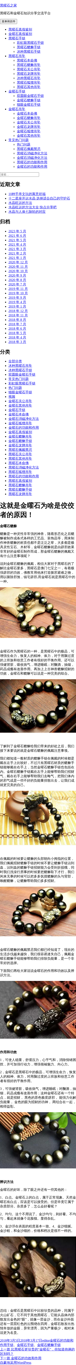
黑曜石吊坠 (16, 56)
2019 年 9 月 (17, 297)
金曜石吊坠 (16, 109)
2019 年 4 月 (17, 302)
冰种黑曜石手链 (29, 51)
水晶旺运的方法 (20, 203)
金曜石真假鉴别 (20, 34)
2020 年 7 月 (17, 284)
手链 (10, 1345)
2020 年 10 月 (18, 271)
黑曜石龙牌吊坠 (29, 73)
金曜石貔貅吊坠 (29, 118)
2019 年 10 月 (18, 293)
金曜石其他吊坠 (29, 135)
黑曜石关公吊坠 (29, 69)
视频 (11, 396)
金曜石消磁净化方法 (32, 157)
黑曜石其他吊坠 (29, 87)
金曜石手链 (16, 91)
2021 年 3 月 (17, 249)
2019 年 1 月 (17, 306)
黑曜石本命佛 (27, 60)
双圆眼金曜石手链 (30, 96)
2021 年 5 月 (17, 240)
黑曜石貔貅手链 (29, 47)
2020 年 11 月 (18, 266)
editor (46, 1340)
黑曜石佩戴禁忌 (29, 149)
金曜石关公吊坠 (29, 122)
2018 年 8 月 (17, 319)
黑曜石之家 (8, 5)
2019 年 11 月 (18, 289)
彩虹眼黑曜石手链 (30, 42)
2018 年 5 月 (17, 333)
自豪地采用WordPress (15, 1362)
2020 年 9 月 (17, 275)
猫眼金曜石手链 (29, 104)
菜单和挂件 (8, 21)
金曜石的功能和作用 (32, 166)
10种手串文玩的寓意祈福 (27, 194)
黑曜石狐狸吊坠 (29, 82)
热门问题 (23, 144)
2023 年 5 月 (17, 231)
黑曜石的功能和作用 (32, 162)
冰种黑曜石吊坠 (29, 78)
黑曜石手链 (16, 38)
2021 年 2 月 (17, 253)
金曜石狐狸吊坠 (29, 131)
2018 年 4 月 (17, 337)
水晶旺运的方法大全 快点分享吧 (32, 207)
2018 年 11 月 (18, 315)
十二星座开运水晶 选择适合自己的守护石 (39, 198)
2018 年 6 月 (17, 328)
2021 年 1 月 (17, 258)
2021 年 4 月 (17, 244)
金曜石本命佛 (27, 113)
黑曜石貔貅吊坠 (29, 65)
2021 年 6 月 (17, 235)
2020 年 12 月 (18, 262)
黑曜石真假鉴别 (20, 29)
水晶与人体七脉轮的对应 (27, 211)
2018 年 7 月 (17, 324)
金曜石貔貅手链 (29, 100)
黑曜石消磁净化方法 (32, 153)
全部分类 (15, 361)
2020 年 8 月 (17, 280)
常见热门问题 (18, 140)
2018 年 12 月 (18, 311)
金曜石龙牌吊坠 (29, 127)
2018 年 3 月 (17, 342)
